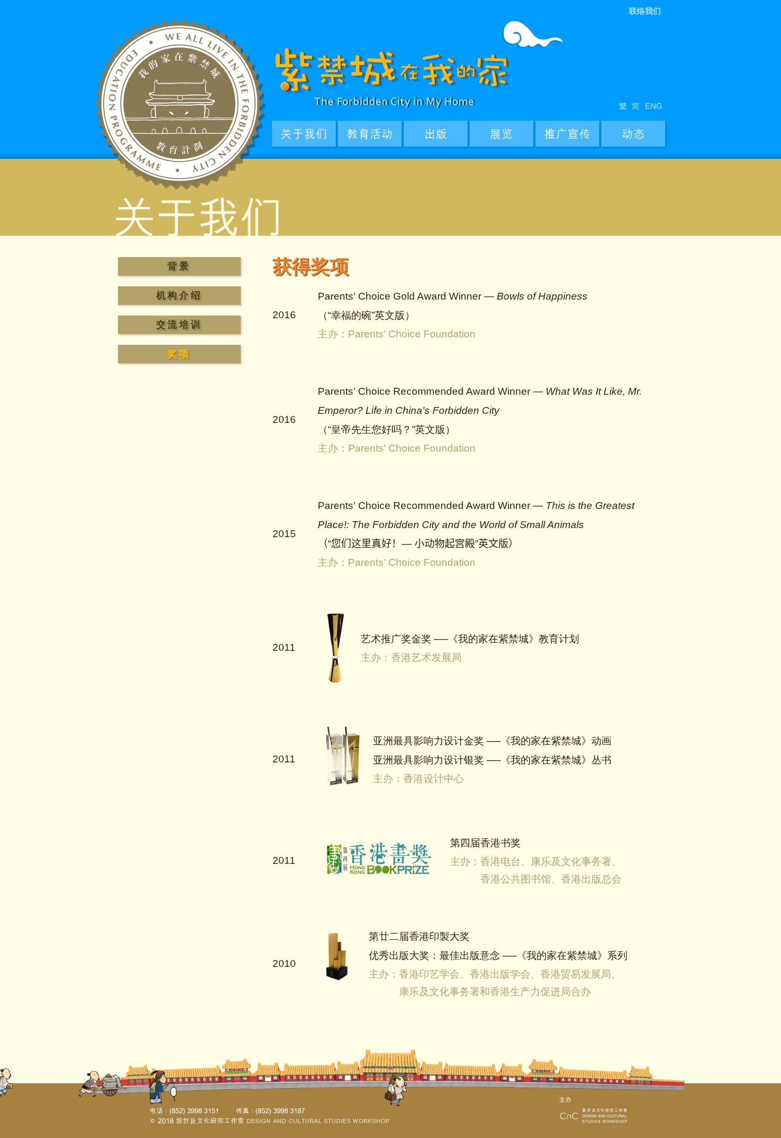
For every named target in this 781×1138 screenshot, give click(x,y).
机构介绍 (179, 295)
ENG (654, 106)
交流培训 (179, 324)
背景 (178, 266)
